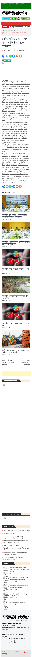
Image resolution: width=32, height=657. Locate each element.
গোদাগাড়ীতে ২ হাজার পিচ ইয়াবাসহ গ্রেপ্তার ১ (8, 362)
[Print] (17, 56)
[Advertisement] (17, 373)
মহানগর (16, 50)
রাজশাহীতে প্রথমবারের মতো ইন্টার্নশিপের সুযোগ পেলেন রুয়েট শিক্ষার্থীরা (16, 243)
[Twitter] (7, 56)
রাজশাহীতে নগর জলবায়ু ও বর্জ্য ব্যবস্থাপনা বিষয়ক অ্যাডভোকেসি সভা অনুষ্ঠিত (14, 216)
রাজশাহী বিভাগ (22, 50)
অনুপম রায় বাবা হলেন (14, 27)
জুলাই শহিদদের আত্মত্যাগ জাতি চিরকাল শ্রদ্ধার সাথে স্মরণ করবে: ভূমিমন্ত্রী (15, 351)
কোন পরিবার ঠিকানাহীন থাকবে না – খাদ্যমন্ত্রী (24, 362)
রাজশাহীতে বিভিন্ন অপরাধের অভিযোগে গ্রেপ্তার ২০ (15, 270)
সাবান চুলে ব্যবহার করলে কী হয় (11, 545)
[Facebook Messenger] (13, 56)
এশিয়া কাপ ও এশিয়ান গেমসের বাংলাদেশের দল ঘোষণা (16, 530)
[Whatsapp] (10, 56)
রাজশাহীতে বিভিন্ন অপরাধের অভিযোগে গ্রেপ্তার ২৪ (15, 324)
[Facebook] (3, 56)
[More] (20, 56)
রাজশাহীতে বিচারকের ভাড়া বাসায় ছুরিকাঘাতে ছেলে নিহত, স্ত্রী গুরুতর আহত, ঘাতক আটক (19, 569)
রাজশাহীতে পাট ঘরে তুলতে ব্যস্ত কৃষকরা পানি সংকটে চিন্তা (15, 297)
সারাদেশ (4, 52)
